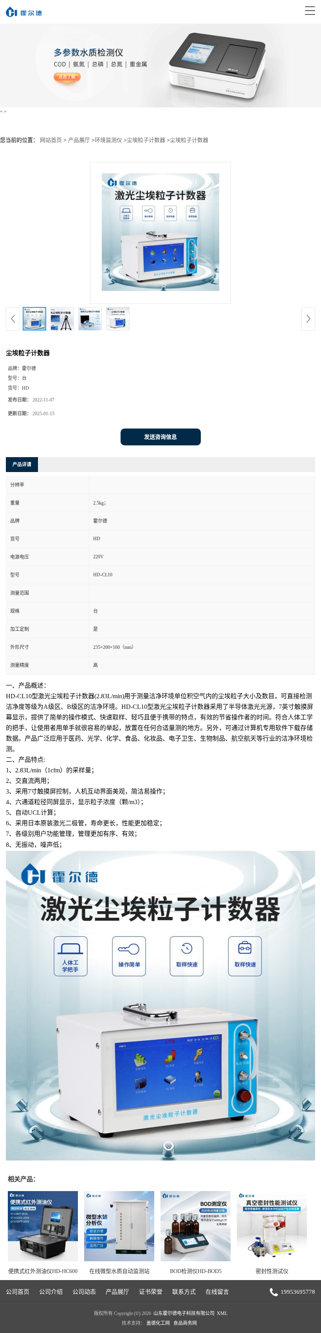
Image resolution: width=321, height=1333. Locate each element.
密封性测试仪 (272, 1271)
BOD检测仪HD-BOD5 (196, 1271)
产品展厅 (79, 140)
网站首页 (51, 140)
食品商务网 (185, 1323)
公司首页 (17, 1292)
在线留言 (217, 1292)
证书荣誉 (150, 1292)
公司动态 (84, 1292)
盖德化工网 (158, 1323)
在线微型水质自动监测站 (119, 1271)
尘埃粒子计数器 (146, 140)
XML (222, 1313)
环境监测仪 (108, 140)
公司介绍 (51, 1292)
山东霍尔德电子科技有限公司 (184, 1313)
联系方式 (184, 1292)
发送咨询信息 (160, 437)
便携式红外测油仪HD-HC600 (43, 1271)
